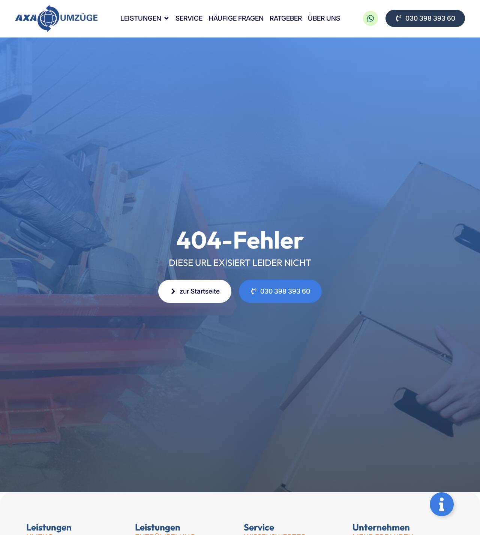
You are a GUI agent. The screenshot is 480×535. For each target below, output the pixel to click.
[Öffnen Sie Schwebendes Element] (442, 504)
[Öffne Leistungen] (166, 18)
